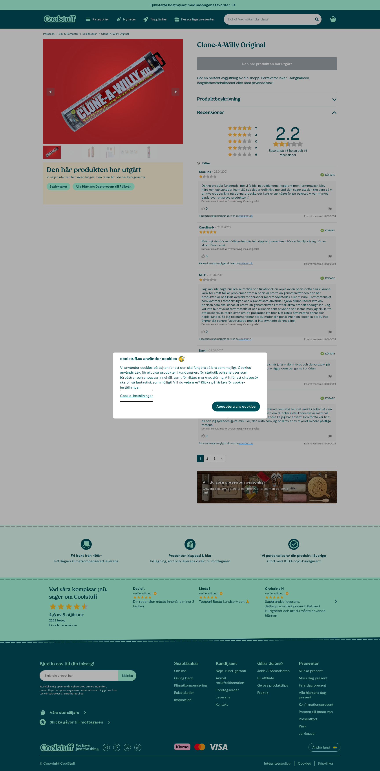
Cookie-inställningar (136, 395)
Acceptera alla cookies (236, 406)
